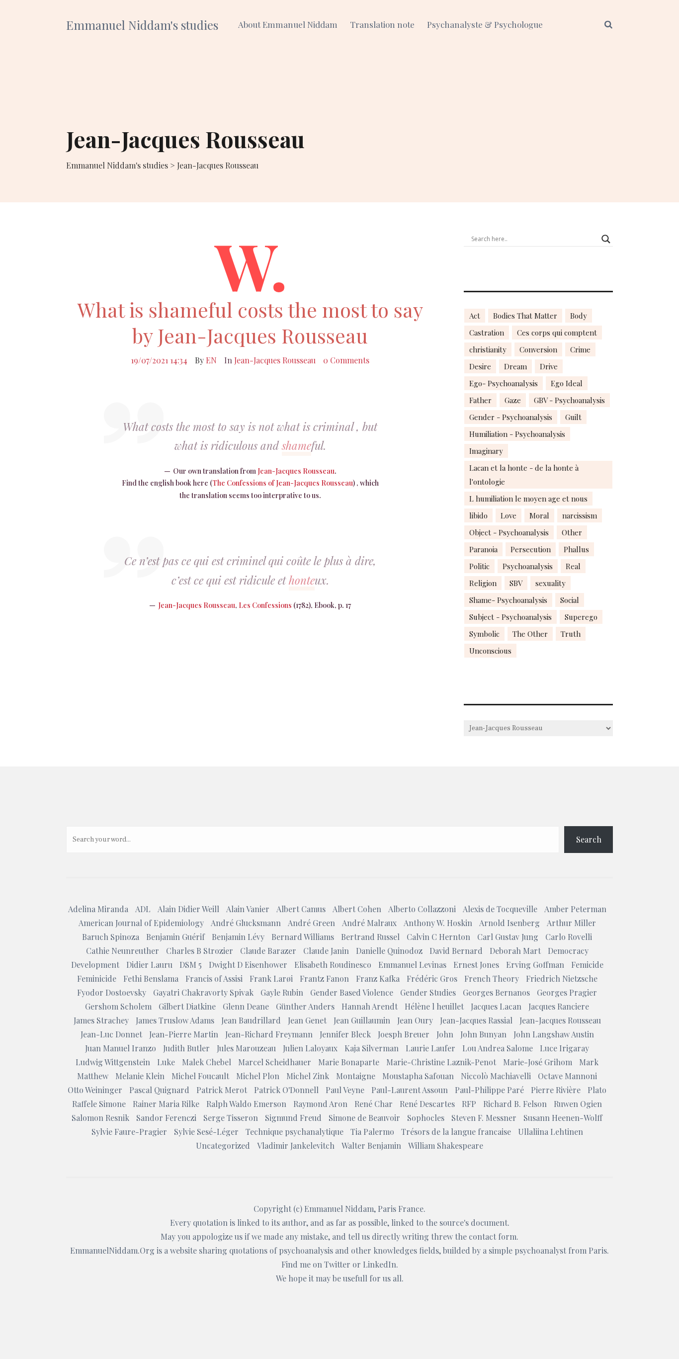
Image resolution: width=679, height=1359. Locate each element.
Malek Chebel (206, 1062)
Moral (539, 515)
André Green (311, 923)
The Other (530, 634)
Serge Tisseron (230, 1117)
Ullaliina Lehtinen (550, 1131)
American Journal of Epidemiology (141, 923)
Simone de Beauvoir (364, 1117)
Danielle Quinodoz (389, 950)
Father (480, 400)
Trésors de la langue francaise (456, 1131)
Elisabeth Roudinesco (332, 964)
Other (572, 532)
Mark (588, 1062)
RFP (469, 1104)
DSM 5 (190, 964)
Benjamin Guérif (175, 937)
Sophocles (425, 1117)
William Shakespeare (445, 1145)
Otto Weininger (95, 1090)
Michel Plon (257, 1076)
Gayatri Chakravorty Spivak (203, 992)
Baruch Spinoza (110, 937)
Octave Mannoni (567, 1076)
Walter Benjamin (371, 1145)
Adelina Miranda (98, 909)
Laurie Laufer (430, 1048)
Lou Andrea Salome (497, 1048)
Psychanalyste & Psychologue (485, 24)
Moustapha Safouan (418, 1076)
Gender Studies (428, 992)
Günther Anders (305, 1006)
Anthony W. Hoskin (438, 923)
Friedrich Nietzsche (561, 978)
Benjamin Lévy (238, 937)
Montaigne (355, 1076)
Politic (479, 566)
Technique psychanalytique (294, 1131)
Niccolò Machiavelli (496, 1076)
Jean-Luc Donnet (111, 1034)
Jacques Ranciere (558, 1006)
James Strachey (101, 1020)
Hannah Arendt (369, 1006)
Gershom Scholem (118, 1006)
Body (578, 316)
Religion (483, 583)
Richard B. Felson (515, 1104)
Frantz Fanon (324, 978)
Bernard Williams (302, 937)
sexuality (550, 583)
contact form (492, 1236)
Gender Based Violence (351, 992)
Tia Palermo (372, 1131)
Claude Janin (326, 950)
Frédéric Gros (432, 978)
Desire (480, 366)
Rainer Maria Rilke (166, 1104)
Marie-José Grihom (537, 1062)
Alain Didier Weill (188, 909)
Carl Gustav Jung (507, 937)
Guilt (573, 417)
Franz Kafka (378, 978)
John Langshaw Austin (553, 1034)
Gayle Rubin (281, 992)
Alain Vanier (247, 909)
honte (302, 580)
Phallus (576, 549)
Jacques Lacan (496, 1006)
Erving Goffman (535, 964)
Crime (580, 349)
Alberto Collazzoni (422, 909)
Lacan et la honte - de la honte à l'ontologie (524, 475)
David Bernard (456, 950)
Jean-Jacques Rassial (476, 1020)
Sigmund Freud (293, 1117)
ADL (143, 909)
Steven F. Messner (483, 1117)
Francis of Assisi (214, 978)
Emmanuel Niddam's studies (142, 25)
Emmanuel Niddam (339, 1208)
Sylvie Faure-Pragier (129, 1131)
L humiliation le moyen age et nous (528, 499)
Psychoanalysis (528, 566)
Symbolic (484, 634)
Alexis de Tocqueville (500, 909)
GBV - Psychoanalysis (569, 400)
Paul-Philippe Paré (489, 1090)
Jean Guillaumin (362, 1020)
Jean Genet (307, 1020)
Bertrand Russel (370, 937)
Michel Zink (307, 1076)
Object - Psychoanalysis (509, 532)
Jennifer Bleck (345, 1034)
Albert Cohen (357, 909)
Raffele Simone (99, 1104)
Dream (515, 366)
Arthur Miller (571, 923)
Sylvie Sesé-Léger (206, 1131)
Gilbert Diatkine (187, 1006)
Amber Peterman (575, 909)
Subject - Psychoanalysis (510, 617)
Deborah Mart (515, 950)
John (444, 1034)
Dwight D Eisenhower (248, 964)
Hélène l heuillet (434, 1006)
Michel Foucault (200, 1076)
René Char (373, 1104)
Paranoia (483, 549)
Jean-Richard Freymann (269, 1034)
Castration (486, 333)
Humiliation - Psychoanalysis (517, 434)
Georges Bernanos (496, 992)
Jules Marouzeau (246, 1048)
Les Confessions (266, 605)
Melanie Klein (140, 1076)
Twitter (337, 1264)
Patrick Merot (221, 1090)
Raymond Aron (320, 1104)
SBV (515, 583)
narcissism (579, 515)
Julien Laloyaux (310, 1048)
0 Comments (346, 360)
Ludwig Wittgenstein (113, 1062)
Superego (581, 617)
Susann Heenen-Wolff (562, 1117)
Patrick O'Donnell (286, 1090)
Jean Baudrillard (251, 1020)
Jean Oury (415, 1020)
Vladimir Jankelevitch (296, 1145)
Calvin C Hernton (438, 937)
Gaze (513, 400)
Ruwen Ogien (578, 1104)
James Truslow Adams (175, 1020)
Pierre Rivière (556, 1090)
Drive (549, 366)
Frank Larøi (271, 978)
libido (478, 515)
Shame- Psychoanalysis (508, 600)
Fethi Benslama (150, 978)
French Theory (491, 978)
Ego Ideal (567, 383)
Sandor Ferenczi (166, 1117)
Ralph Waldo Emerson (246, 1104)
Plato (597, 1090)
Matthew (92, 1076)
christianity (488, 349)
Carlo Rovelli (568, 937)
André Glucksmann (246, 923)
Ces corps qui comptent (557, 333)
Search (588, 839)
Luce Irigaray (564, 1048)
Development (95, 964)
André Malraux (369, 923)
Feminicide (96, 978)
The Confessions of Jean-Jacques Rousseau (282, 483)
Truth (571, 634)
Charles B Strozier (199, 950)
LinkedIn (379, 1264)
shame (296, 445)
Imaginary (486, 451)
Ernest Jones (476, 964)
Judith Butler (186, 1048)
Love (508, 515)
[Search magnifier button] (606, 239)
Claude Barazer (268, 950)
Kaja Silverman (371, 1048)
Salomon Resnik (100, 1117)
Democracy (568, 950)
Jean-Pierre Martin (183, 1034)
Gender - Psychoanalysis (510, 417)
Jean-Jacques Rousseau (275, 360)
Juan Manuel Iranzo (120, 1048)
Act (474, 316)
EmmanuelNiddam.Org (112, 1250)
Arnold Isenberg (509, 923)
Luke (166, 1062)
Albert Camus (301, 909)
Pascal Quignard (159, 1090)
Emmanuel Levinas (412, 964)
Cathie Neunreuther (122, 950)
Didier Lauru (149, 964)
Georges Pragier (567, 992)
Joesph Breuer (403, 1034)
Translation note (382, 24)
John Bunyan (483, 1034)
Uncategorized (223, 1145)
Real (573, 566)
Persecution (530, 549)
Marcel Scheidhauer (274, 1062)
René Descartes (427, 1104)
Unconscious (490, 651)
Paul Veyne (345, 1090)
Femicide (587, 964)
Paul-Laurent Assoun (409, 1090)
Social (569, 600)
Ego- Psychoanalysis (503, 383)
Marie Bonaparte (348, 1062)
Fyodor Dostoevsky (111, 992)
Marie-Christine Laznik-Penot (441, 1062)
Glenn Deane (246, 1006)
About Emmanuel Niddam (288, 24)
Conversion (538, 349)
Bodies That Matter (525, 316)
